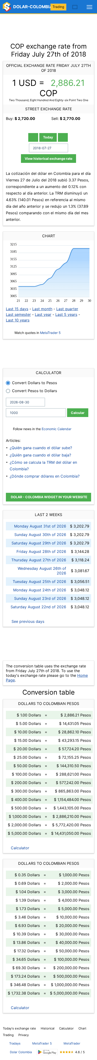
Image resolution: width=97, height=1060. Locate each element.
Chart (82, 1028)
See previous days (27, 621)
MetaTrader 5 (50, 333)
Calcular (78, 413)
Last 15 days (17, 308)
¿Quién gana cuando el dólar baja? (40, 455)
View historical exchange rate (48, 159)
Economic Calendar (56, 429)
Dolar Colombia (21, 1052)
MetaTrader (72, 1043)
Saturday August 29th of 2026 (39, 543)
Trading (58, 7)
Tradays (14, 1043)
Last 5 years (66, 314)
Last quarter (67, 308)
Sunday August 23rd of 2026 (40, 598)
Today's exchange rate (19, 1028)
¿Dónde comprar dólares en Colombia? (45, 476)
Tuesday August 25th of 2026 (39, 581)
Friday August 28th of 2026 (41, 551)
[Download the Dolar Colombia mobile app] (47, 1052)
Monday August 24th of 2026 (39, 590)
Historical (47, 1028)
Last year (43, 314)
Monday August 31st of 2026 (40, 526)
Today (48, 137)
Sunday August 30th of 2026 (40, 534)
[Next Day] (63, 137)
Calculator (19, 848)
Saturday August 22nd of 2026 (38, 607)
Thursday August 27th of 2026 (38, 560)
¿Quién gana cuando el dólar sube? (41, 447)
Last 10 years (17, 320)
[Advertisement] (48, 26)
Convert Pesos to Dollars (34, 390)
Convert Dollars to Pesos (34, 382)
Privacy (23, 1035)
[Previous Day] (33, 137)
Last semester (18, 314)
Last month (42, 308)
